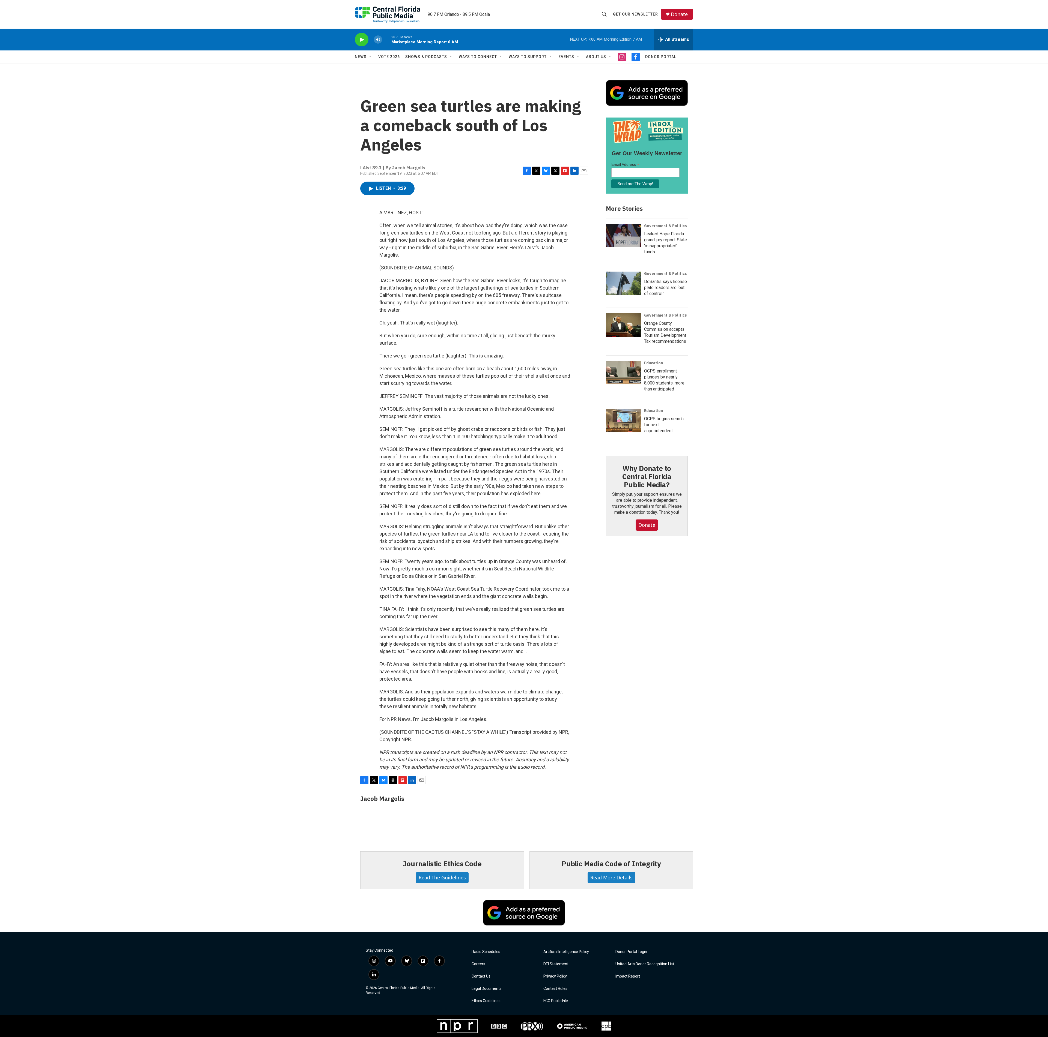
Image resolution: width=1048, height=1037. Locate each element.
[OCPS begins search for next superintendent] (623, 420)
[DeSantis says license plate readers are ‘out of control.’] (623, 283)
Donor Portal (660, 57)
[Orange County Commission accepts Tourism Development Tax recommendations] (623, 325)
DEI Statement (555, 964)
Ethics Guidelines (486, 1001)
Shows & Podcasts (426, 57)
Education (653, 362)
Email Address (625, 164)
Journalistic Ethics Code (442, 863)
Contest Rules (555, 989)
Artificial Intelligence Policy (566, 952)
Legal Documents (487, 989)
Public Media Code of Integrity (611, 863)
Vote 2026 (389, 57)
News (361, 57)
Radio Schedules (486, 952)
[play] (361, 40)
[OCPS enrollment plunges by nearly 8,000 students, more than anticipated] (623, 372)
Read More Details (611, 877)
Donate (679, 14)
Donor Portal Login (631, 952)
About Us (596, 57)
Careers (478, 964)
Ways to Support (528, 57)
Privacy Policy (555, 976)
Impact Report (627, 976)
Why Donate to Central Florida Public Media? (646, 476)
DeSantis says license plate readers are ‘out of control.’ (665, 287)
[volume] (378, 40)
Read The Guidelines (442, 877)
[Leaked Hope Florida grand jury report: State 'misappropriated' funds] (623, 235)
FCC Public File (555, 1001)
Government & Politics (665, 225)
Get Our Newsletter (635, 14)
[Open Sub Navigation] (370, 57)
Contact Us (481, 976)
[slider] (387, 39)
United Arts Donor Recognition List (644, 964)
